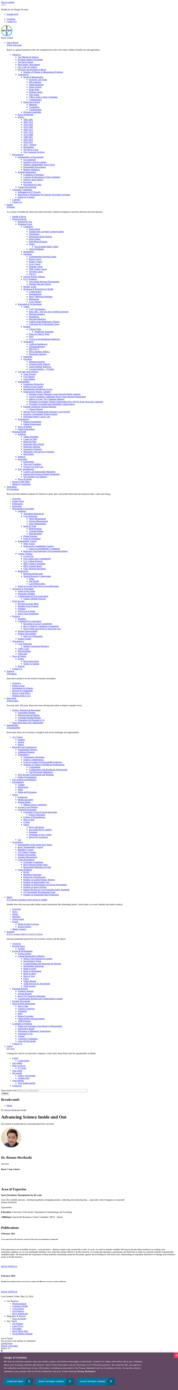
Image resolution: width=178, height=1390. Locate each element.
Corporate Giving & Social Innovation (40, 812)
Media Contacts (19, 929)
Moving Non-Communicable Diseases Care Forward (46, 411)
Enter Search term (9, 1090)
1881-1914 (28, 122)
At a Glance (17, 737)
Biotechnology (35, 528)
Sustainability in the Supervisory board (35, 844)
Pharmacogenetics (37, 314)
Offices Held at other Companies (43, 97)
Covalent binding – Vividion (41, 369)
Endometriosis (35, 294)
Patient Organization (32, 421)
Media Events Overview (28, 924)
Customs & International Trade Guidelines (41, 177)
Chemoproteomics (37, 346)
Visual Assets (18, 919)
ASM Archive (29, 986)
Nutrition (22, 609)
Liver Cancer (34, 264)
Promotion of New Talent (40, 834)
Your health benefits (26, 1083)
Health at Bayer (19, 216)
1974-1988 (28, 134)
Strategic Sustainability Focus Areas (39, 164)
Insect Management (37, 523)
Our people (17, 1073)
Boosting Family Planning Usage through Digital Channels (55, 394)
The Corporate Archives (33, 152)
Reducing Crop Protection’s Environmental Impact (45, 551)
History (21, 117)
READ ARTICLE (9, 1266)
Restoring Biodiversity (33, 574)
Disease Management (38, 521)
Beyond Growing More (28, 604)
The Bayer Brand (25, 62)
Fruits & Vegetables (32, 538)
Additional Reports (26, 752)
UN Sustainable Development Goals (39, 892)
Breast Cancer (35, 259)
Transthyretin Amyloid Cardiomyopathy (46, 231)
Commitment (34, 767)
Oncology (27, 254)
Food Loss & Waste (26, 611)
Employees (23, 797)
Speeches (16, 916)
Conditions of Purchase (33, 174)
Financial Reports (20, 988)
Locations (11, 19)
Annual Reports (25, 993)
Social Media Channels (22, 1333)
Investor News (18, 946)
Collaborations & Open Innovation (33, 596)
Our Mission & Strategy (28, 57)
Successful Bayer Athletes (40, 829)
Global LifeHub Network (34, 599)
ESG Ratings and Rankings (24, 779)
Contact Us (12, 21)
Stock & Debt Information (23, 1003)
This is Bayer (12, 42)
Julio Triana (34, 94)
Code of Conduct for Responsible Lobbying (42, 762)
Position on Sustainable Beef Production (41, 895)
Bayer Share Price (20, 1331)
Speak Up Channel (26, 197)
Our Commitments (26, 469)
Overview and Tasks (38, 79)
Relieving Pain (29, 441)
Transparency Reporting (33, 757)
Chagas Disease (36, 409)
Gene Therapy (29, 374)
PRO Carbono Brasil (32, 566)
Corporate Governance (22, 1023)
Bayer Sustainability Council (30, 847)
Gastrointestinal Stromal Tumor (42, 256)
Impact (21, 744)
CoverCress (28, 556)
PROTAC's (34, 349)
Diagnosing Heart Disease (40, 236)
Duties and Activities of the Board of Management (40, 1026)
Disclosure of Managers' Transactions (34, 1031)
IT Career (22, 1068)
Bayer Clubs (28, 819)
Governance (17, 842)
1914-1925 (28, 124)
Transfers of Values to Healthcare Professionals (44, 764)
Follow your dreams (26, 1075)
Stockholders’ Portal (32, 961)
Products (21, 457)
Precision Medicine (37, 319)
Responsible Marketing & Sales (37, 867)
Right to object (29, 973)
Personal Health (19, 431)
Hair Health (28, 454)
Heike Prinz (34, 89)
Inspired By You (25, 221)
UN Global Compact (27, 852)
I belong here (23, 1078)
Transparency (24, 419)
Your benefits (18, 1080)
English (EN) (12, 14)
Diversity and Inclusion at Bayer (32, 69)
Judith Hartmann (36, 84)
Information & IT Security (29, 192)
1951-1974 (28, 132)
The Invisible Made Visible (46, 246)
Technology (28, 341)
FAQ (31, 336)
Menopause (34, 299)
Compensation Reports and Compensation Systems (40, 998)
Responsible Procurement (34, 167)
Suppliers (22, 619)
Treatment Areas (25, 224)
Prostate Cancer (36, 266)
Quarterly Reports (26, 991)
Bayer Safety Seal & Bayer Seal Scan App (42, 629)
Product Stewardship (27, 634)
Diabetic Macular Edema (40, 284)
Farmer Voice (18, 501)
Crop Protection (30, 516)
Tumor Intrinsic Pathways (40, 366)
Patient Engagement (32, 424)
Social (15, 794)
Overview (16, 498)
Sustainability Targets (27, 541)
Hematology (28, 251)
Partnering (27, 356)
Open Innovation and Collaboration (27, 722)
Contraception (35, 291)
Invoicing (27, 182)
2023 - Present (29, 144)
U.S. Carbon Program (33, 561)
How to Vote (29, 976)
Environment (18, 782)
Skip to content (7, 2)
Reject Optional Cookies (51, 1381)
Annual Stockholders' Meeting (31, 956)
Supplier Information (27, 172)
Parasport (33, 832)
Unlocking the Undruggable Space (44, 324)
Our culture (17, 1063)
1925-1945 (28, 127)
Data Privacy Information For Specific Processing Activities (44, 194)
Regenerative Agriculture (23, 508)
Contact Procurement (27, 187)
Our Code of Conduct (27, 67)
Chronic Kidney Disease (34, 276)
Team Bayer (23, 74)
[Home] (6, 35)
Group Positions (25, 869)
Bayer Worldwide (25, 114)
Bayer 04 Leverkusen (38, 837)
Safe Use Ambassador (33, 636)
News (14, 911)
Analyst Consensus (26, 1008)
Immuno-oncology (37, 361)
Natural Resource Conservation (37, 576)
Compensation (35, 99)
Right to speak (29, 968)
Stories (15, 914)
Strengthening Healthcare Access (37, 389)
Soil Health (34, 581)
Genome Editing (36, 531)
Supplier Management (27, 857)
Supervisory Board (31, 102)
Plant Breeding (35, 533)
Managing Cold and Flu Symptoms (38, 452)
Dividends (22, 1011)
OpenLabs (22, 654)
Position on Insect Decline (34, 887)
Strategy (21, 739)
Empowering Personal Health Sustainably (41, 474)
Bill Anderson (35, 82)
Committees (34, 107)
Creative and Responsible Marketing (39, 472)
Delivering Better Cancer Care (36, 416)
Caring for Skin (30, 439)
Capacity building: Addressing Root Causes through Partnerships (57, 396)
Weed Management (37, 518)
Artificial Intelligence (38, 344)
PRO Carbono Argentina (34, 564)
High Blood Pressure (38, 241)
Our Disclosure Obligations (41, 772)
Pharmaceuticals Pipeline (29, 715)
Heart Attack (34, 229)
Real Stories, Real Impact (29, 64)
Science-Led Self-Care (33, 467)
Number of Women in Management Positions (43, 72)
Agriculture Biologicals (33, 513)
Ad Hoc (21, 948)
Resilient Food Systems (28, 606)
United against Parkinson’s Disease (44, 321)
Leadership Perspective (33, 384)
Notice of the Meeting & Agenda (37, 958)
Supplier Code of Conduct (34, 162)
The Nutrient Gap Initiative (35, 477)
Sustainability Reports (27, 749)
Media (9, 897)
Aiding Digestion (31, 436)
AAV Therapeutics (37, 309)
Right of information (32, 971)
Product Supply (24, 639)
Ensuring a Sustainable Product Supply (40, 414)
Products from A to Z (21, 696)
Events (21, 659)
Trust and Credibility (32, 464)
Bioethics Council (26, 849)
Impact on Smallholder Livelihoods (44, 548)
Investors (11, 931)
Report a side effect (9, 1346)
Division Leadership (32, 112)
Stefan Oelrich (35, 87)
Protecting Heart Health (33, 444)
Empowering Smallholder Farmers (38, 546)
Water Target (29, 543)
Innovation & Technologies (30, 304)
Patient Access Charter (33, 386)
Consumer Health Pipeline (29, 717)
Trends (26, 306)
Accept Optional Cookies (92, 1381)
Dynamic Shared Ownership (30, 59)
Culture (26, 822)
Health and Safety (26, 799)
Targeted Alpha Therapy (39, 364)
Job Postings (17, 1323)
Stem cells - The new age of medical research (49, 311)
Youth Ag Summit (31, 664)
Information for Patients (22, 688)
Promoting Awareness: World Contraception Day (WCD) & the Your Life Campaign (66, 401)
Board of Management (33, 77)
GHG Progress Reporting (34, 569)
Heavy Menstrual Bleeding (41, 296)
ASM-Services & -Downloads (36, 983)
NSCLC (32, 274)
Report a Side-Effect (21, 693)
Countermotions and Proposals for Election (42, 963)
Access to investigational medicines (44, 339)
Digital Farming (30, 536)
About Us (16, 54)
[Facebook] (2, 1351)
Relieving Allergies (31, 447)
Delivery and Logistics (33, 179)
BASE (26, 872)
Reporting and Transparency (24, 747)
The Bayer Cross (30, 149)
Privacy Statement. (86, 1371)
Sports (26, 824)
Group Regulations (26, 859)
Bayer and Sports (36, 827)
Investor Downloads (21, 1001)
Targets (21, 742)
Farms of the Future (26, 591)
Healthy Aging (29, 286)
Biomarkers (34, 316)
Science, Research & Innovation (26, 710)
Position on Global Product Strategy (39, 879)
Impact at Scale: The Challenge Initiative (47, 399)
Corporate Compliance (22, 189)
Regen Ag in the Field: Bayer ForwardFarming (38, 586)
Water (31, 579)
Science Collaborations (33, 759)
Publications (17, 503)
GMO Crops (23, 649)
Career (10, 1046)
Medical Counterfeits (21, 484)
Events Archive (24, 926)
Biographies (28, 147)
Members (33, 104)
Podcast (21, 666)
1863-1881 (28, 119)
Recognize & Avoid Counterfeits (37, 624)
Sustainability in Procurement (31, 157)
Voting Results (29, 981)
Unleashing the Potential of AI (31, 720)
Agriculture (12, 487)
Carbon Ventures (25, 553)
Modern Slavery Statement (35, 804)
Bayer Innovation (31, 661)
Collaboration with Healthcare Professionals (48, 769)
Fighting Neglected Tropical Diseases (39, 406)
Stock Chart (23, 1006)
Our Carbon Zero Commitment (37, 559)
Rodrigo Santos (36, 92)
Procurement (17, 154)
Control (21, 1036)
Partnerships (28, 462)
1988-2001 (28, 137)
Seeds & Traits (29, 526)
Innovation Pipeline (26, 594)
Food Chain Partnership (28, 614)
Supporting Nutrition (32, 449)
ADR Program (24, 1021)
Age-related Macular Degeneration (44, 281)
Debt (20, 1013)
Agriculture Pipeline (26, 712)
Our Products (18, 1311)
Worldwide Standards (43, 331)
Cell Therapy (29, 376)
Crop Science (18, 1308)
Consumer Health (20, 1306)
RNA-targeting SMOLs (39, 351)
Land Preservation (37, 584)
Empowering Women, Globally (37, 391)
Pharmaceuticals (19, 219)
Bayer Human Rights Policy (35, 864)
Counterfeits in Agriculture (29, 621)
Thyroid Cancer (36, 271)
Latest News (17, 1326)
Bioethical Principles (32, 874)
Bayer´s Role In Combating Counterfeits (41, 626)
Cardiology (28, 226)
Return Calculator (25, 1016)
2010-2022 (28, 142)
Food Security (18, 601)
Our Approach (29, 159)
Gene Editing (29, 379)
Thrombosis (34, 234)
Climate (21, 784)
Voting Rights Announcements (31, 1018)
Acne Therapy (35, 301)
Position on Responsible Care (36, 882)
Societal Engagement (27, 809)
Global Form (6, 1343)
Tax (19, 839)
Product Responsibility (28, 631)
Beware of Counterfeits (22, 691)
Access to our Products (28, 807)
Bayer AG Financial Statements (31, 996)
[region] (89, 1371)
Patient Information (26, 429)
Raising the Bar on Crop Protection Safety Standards (46, 889)
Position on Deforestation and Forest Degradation (45, 884)
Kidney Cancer (35, 261)
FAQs (26, 978)
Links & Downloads (27, 1041)
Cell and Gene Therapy (28, 371)
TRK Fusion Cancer (38, 269)
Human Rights (24, 802)
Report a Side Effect (21, 482)
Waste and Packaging (27, 792)
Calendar (16, 199)
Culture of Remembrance (34, 817)
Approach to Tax (25, 1033)
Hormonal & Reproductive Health (38, 289)
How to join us (18, 1065)
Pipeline (26, 326)
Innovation (22, 459)
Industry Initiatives (31, 169)
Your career (17, 1070)
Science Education (37, 814)
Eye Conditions (30, 279)
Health (10, 204)
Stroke (32, 244)
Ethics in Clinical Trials (39, 334)
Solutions (22, 434)
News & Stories (25, 426)
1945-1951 (28, 129)
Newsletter (17, 1328)
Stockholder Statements (33, 966)
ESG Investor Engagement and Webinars (36, 774)
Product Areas (18, 686)
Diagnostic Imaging (37, 354)
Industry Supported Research (36, 646)
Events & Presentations (22, 951)
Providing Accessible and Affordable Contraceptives (52, 404)
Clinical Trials (35, 329)
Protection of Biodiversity (34, 877)
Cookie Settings (15, 1381)
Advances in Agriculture (23, 589)
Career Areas (23, 1060)
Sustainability (24, 381)
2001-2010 (28, 139)
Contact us (17, 1085)
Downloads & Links (32, 184)
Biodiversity (23, 571)
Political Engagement (27, 777)
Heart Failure (34, 239)
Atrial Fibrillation (36, 249)
